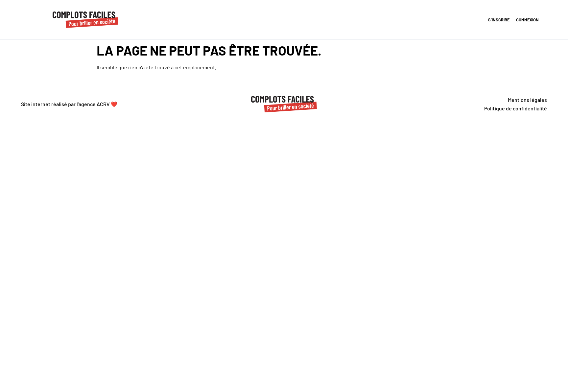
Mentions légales (527, 100)
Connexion (527, 19)
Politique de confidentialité (515, 108)
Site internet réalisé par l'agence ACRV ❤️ (69, 104)
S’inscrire (498, 19)
